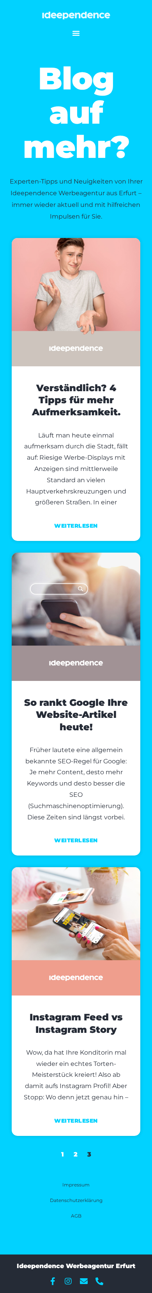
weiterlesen (76, 525)
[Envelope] (84, 1281)
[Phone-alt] (99, 1281)
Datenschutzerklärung (76, 1200)
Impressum (76, 1185)
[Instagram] (68, 1281)
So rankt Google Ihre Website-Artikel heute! (76, 714)
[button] (76, 33)
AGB (76, 1216)
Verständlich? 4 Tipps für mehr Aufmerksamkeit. (76, 400)
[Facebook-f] (52, 1281)
